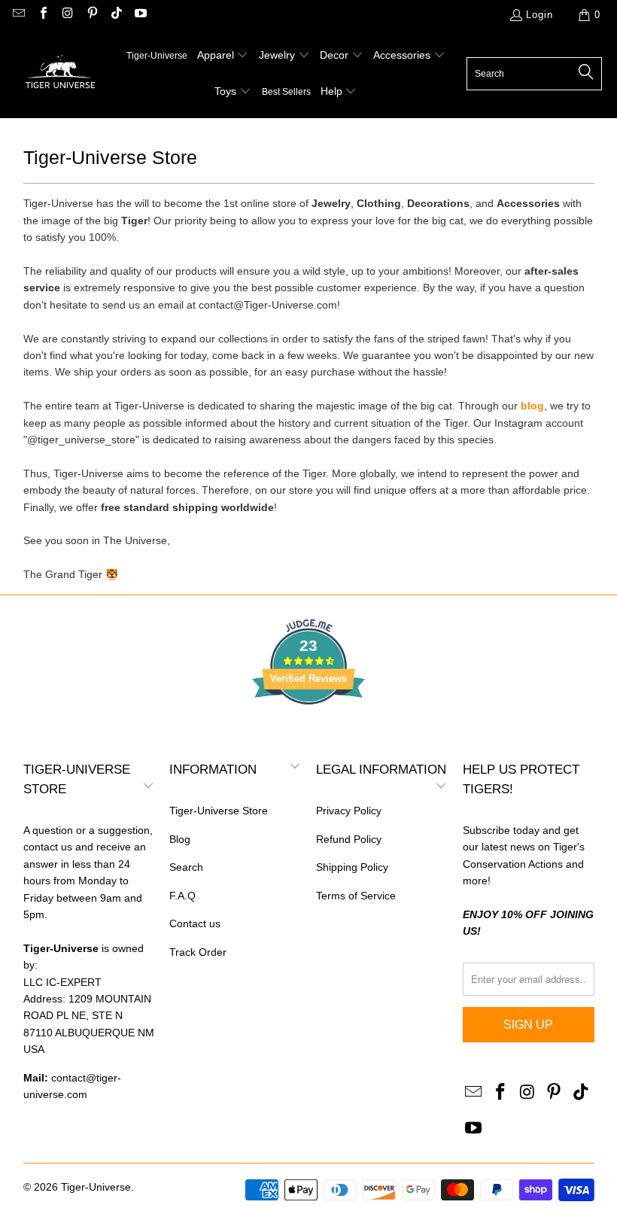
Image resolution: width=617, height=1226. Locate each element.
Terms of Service (356, 896)
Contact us (194, 923)
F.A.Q (182, 896)
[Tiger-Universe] (60, 74)
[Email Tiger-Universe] (18, 14)
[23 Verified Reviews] (308, 732)
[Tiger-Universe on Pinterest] (91, 14)
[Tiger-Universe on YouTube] (140, 14)
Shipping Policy (352, 867)
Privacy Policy (348, 811)
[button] (223, 56)
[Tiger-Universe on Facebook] (42, 14)
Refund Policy (348, 839)
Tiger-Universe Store (218, 811)
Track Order (197, 952)
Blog (179, 839)
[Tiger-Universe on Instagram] (67, 14)
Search (186, 867)
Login (539, 14)
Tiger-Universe (96, 1187)
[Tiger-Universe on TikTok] (116, 14)
